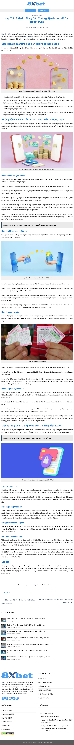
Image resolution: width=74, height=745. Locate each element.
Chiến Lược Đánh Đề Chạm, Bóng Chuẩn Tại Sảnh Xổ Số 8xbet (28, 644)
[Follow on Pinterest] (6, 698)
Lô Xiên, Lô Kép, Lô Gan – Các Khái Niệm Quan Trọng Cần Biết (27, 650)
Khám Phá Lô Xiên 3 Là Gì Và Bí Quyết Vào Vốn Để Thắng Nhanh (28, 657)
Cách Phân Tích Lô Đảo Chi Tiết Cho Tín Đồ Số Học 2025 (26, 619)
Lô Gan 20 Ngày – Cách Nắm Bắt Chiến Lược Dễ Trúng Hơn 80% (28, 638)
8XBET (4, 682)
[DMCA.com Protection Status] (7, 733)
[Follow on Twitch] (17, 698)
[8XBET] (37, 4)
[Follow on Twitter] (3, 698)
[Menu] (2, 4)
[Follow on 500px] (13, 698)
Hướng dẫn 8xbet (37, 15)
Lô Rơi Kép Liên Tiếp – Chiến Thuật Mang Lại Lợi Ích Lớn (26, 631)
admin (46, 27)
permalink (53, 585)
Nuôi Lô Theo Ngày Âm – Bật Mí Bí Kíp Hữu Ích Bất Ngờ (26, 625)
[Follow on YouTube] (10, 698)
